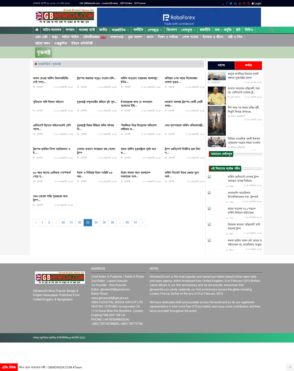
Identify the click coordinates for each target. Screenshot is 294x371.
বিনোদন (172, 29)
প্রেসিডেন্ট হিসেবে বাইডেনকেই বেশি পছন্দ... (52, 127)
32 (79, 223)
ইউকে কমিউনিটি (82, 43)
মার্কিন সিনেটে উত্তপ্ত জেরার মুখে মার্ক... (182, 174)
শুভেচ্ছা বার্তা (87, 29)
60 (127, 223)
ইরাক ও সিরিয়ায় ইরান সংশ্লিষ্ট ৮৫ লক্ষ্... (94, 174)
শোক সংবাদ (190, 37)
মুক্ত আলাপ (135, 37)
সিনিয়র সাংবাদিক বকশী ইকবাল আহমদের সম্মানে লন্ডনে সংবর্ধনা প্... (244, 143)
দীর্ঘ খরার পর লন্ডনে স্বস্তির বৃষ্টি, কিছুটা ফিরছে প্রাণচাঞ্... (243, 110)
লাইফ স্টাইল (70, 37)
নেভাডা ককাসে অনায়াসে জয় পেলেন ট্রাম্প (96, 151)
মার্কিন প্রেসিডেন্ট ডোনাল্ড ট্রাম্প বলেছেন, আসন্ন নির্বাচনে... (243, 179)
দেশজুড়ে (154, 30)
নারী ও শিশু (235, 37)
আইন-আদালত (52, 29)
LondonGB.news (110, 3)
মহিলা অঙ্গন (42, 43)
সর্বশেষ (221, 65)
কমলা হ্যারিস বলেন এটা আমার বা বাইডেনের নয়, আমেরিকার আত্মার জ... (245, 245)
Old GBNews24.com (90, 3)
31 (71, 223)
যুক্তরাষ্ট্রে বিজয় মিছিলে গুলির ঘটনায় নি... (95, 127)
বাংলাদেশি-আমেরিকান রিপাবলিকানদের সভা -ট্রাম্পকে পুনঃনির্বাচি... (243, 197)
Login (257, 3)
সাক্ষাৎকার (116, 37)
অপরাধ (70, 29)
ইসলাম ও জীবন (213, 37)
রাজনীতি (205, 29)
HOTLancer (140, 3)
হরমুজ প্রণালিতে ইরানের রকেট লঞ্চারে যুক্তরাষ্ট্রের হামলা (243, 76)
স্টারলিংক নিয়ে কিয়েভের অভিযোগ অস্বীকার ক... (139, 127)
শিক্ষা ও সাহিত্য (168, 37)
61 (135, 223)
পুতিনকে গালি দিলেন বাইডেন (48, 102)
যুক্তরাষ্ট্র (57, 64)
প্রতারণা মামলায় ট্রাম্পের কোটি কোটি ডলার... (184, 104)
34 (96, 223)
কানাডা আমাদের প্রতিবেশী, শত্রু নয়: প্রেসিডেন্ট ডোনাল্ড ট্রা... (244, 90)
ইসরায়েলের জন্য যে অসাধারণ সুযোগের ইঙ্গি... (136, 104)
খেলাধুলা (187, 30)
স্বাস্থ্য (55, 37)
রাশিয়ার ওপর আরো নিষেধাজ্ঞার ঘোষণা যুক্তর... (181, 80)
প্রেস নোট (41, 37)
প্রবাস (150, 37)
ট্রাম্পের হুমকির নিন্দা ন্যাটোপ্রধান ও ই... (51, 151)
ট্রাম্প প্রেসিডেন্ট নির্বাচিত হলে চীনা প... (182, 151)
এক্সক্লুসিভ (60, 43)
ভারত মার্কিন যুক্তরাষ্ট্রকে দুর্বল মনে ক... (138, 151)
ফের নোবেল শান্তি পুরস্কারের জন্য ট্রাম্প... (50, 198)
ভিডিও (249, 29)
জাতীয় (103, 29)
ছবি (238, 29)
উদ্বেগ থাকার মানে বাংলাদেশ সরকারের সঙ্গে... (135, 174)
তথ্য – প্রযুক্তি (223, 29)
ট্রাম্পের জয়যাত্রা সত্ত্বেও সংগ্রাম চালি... (96, 78)
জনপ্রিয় (248, 65)
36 (112, 223)
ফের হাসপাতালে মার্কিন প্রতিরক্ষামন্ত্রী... (185, 125)
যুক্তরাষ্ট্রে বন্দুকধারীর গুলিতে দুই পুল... (97, 102)
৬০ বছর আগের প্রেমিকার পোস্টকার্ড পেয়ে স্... (52, 174)
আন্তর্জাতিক (119, 30)
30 (63, 223)
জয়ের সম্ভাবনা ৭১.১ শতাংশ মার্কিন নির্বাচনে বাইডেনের (242, 211)
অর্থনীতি (138, 29)
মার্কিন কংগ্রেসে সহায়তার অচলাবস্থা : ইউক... (140, 80)
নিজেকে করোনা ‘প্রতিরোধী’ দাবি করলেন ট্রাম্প (244, 226)
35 (104, 223)
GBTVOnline (126, 3)
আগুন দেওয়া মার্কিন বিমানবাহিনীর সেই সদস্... (50, 80)
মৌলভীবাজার (94, 37)
